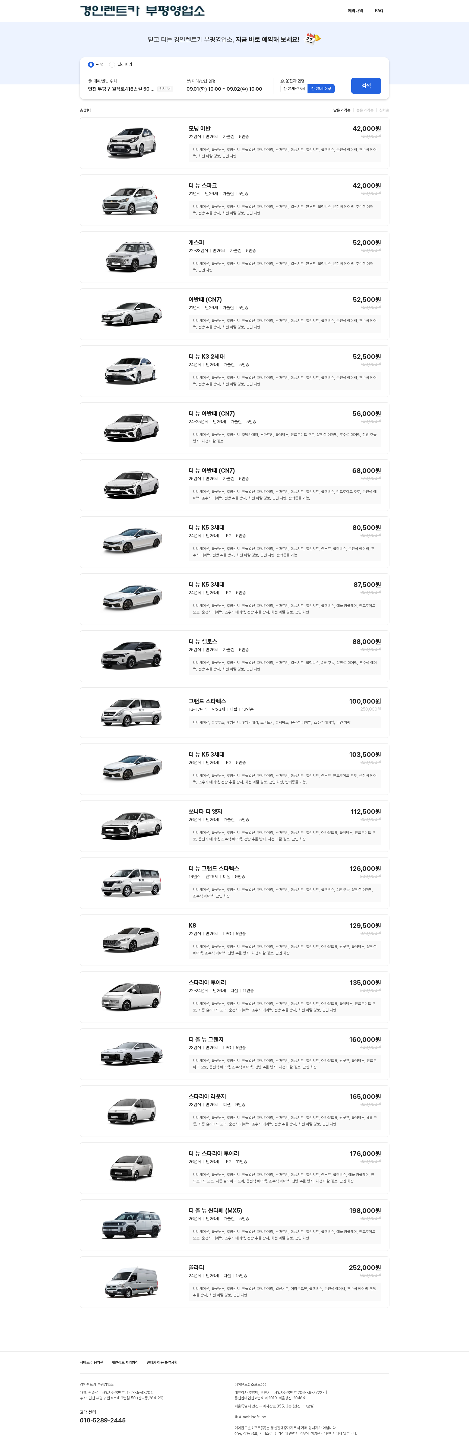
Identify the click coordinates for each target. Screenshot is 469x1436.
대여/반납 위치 (105, 81)
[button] (226, 86)
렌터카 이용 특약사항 (162, 1362)
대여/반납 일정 (204, 81)
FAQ (379, 10)
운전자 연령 (295, 80)
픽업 (100, 64)
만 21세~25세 (294, 89)
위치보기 (165, 89)
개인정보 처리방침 (125, 1362)
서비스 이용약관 (91, 1362)
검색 (366, 86)
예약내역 (355, 10)
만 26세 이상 (321, 89)
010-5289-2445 (103, 1420)
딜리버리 (124, 64)
